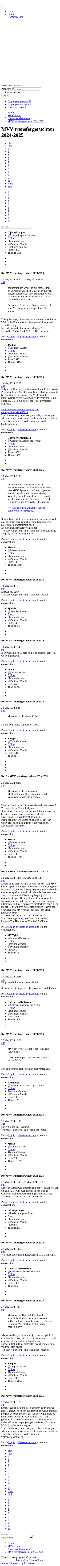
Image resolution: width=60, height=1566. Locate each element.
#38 (3, 880)
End (10, 186)
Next (10, 183)
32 (9, 180)
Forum (11, 14)
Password (6, 88)
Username (6, 85)
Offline (11, 238)
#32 (3, 386)
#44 (3, 1309)
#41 (3, 1124)
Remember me (12, 92)
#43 (3, 1251)
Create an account (17, 107)
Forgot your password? (19, 101)
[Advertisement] (30, 51)
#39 (3, 979)
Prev (10, 146)
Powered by (22, 1560)
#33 (3, 479)
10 (9, 175)
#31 (3, 282)
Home (11, 11)
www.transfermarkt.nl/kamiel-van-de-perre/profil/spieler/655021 (20, 411)
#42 (3, 1185)
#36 (3, 710)
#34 (3, 588)
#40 (3, 1043)
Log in (5, 95)
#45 (3, 1405)
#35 (3, 649)
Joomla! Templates (10, 1563)
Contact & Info (15, 16)
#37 (3, 785)
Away (11, 614)
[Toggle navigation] (2, 6)
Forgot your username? (19, 104)
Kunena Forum (36, 1560)
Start (10, 143)
